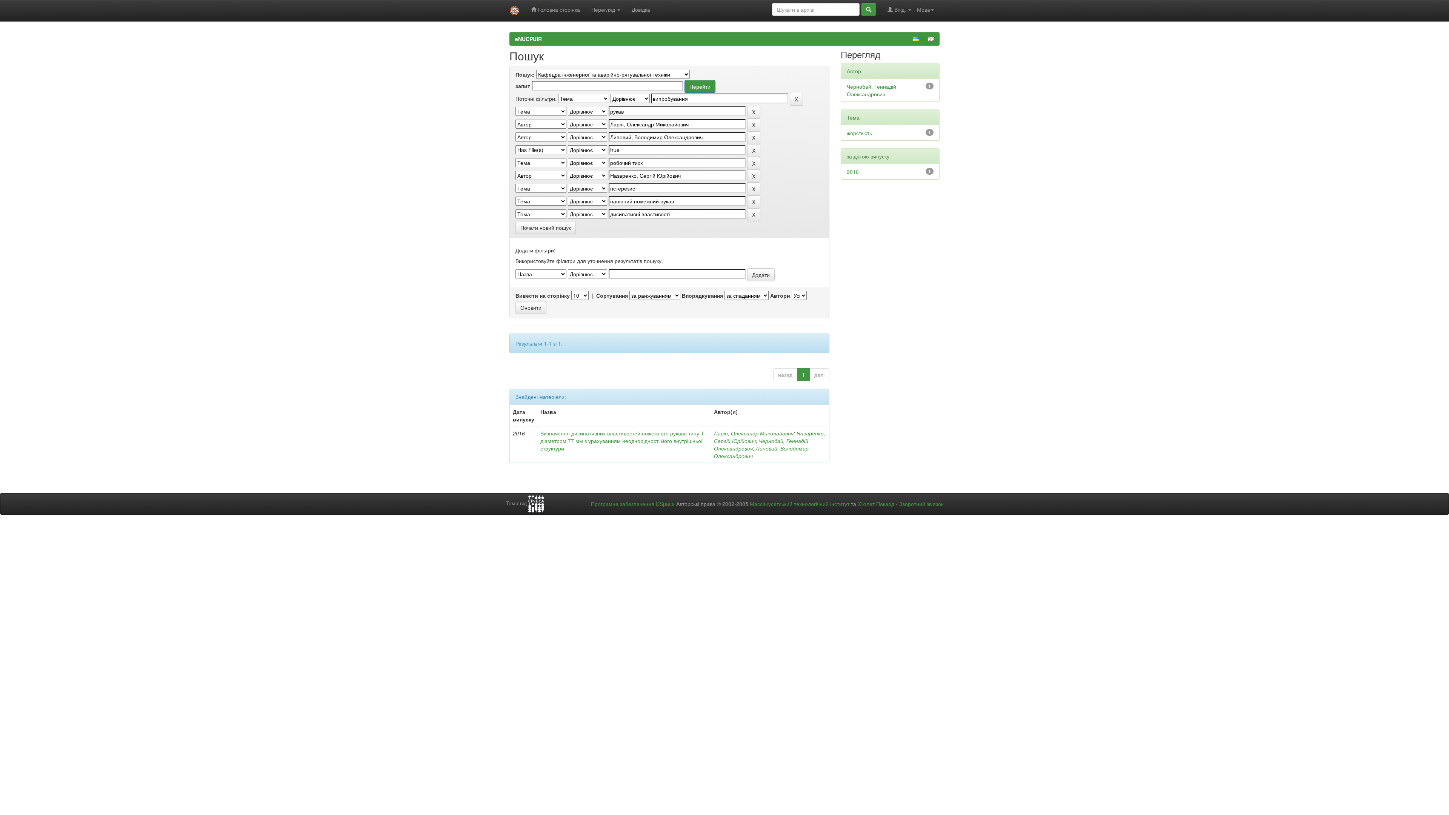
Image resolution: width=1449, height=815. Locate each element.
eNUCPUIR (528, 39)
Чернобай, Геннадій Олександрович (871, 90)
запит (522, 85)
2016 (853, 171)
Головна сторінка (558, 9)
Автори (780, 295)
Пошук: (525, 74)
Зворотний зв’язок (921, 503)
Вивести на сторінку (542, 295)
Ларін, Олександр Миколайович (754, 433)
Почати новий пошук (545, 227)
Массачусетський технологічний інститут (799, 503)
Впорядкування (702, 295)
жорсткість (859, 133)
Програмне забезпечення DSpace (633, 503)
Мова (923, 9)
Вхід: (900, 9)
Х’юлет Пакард (876, 503)
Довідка (641, 9)
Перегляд (604, 9)
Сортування (612, 295)
